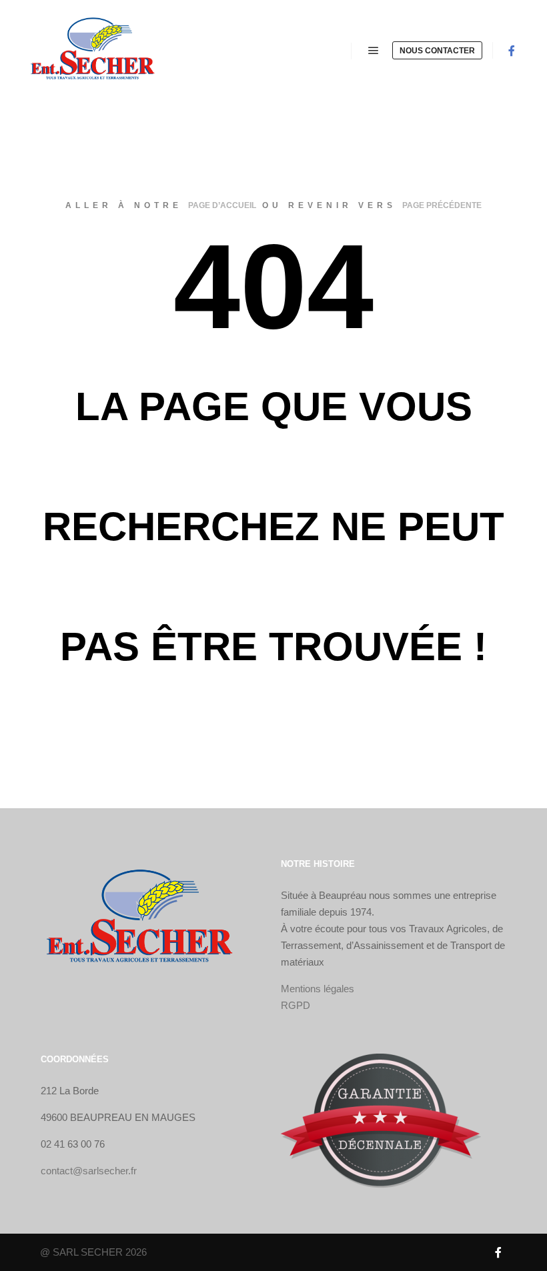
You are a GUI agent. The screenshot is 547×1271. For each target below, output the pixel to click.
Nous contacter (437, 50)
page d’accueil (222, 205)
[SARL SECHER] (93, 50)
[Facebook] (511, 50)
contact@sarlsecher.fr (89, 1170)
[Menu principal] (374, 50)
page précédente (442, 205)
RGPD (295, 1005)
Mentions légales (317, 988)
